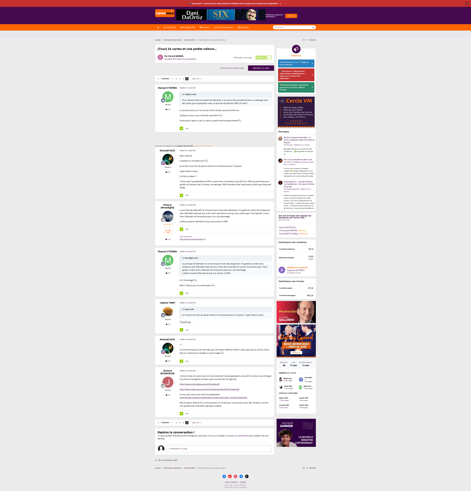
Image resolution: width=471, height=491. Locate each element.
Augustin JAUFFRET (296, 270)
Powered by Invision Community (235, 487)
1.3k (168, 239)
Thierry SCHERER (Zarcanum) (297, 162)
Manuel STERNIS (167, 88)
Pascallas (308, 377)
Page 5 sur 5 (196, 79)
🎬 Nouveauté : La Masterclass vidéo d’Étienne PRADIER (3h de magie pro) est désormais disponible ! (233, 3)
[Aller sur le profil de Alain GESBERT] (281, 387)
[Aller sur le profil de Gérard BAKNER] (160, 57)
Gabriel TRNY (167, 302)
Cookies (243, 482)
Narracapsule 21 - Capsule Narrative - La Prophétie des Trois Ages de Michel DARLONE (299, 184)
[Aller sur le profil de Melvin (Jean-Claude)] (280, 379)
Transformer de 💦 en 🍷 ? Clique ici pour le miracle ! (294, 63)
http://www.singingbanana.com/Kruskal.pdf (199, 384)
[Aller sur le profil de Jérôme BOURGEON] (167, 382)
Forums (205, 27)
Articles (245, 27)
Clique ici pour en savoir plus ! (203, 146)
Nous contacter (231, 482)
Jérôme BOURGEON (167, 372)
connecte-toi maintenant (237, 435)
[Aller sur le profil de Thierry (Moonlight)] (167, 216)
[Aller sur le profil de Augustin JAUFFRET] (282, 270)
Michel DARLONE (293, 189)
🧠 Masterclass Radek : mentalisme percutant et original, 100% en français (294, 87)
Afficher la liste (284, 220)
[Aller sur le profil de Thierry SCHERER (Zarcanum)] (280, 161)
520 (168, 109)
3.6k (168, 172)
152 (168, 395)
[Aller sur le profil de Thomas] (280, 139)
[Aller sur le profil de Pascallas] (301, 379)
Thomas (290, 145)
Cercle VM (170, 27)
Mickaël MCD (167, 150)
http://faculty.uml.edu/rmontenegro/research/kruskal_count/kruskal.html (213, 397)
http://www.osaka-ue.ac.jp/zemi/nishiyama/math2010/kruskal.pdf (209, 389)
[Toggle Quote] (183, 94)
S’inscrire (291, 16)
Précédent (166, 79)
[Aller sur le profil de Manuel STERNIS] (167, 96)
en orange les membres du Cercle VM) (295, 217)
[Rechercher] (313, 27)
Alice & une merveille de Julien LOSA (298, 159)
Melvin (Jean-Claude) (292, 378)
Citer (187, 128)
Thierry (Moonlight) (167, 206)
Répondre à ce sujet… (180, 448)
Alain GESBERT (290, 386)
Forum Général (189, 59)
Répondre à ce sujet (261, 68)
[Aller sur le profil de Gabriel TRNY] (167, 311)
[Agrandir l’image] (220, 115)
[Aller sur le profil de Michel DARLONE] (280, 183)
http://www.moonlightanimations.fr (193, 239)
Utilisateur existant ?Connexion (274, 16)
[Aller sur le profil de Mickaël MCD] (167, 159)
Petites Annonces (224, 27)
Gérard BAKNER (175, 56)
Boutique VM (188, 27)
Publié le (302, 145)
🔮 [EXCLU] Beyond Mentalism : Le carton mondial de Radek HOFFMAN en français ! (299, 140)
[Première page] (158, 78)
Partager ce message (243, 57)
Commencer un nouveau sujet (232, 68)
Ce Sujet (304, 27)
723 (168, 324)
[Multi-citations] (181, 128)
